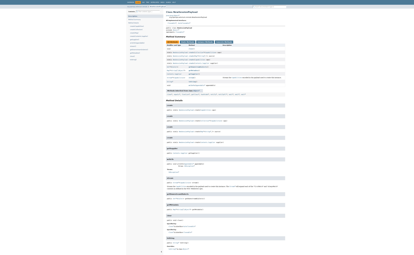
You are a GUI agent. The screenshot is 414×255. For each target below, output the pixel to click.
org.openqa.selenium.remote (137, 6)
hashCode (204, 94)
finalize (185, 94)
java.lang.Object (172, 15)
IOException (189, 166)
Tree (147, 2)
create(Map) (134, 33)
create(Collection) (136, 29)
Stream (169, 78)
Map (196, 56)
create (191, 52)
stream (191, 78)
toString (192, 82)
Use (143, 2)
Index (162, 2)
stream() (133, 46)
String (201, 56)
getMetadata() (135, 53)
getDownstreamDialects (198, 67)
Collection (199, 52)
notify (213, 94)
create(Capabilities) (137, 26)
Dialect (174, 67)
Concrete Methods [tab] (224, 42)
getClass (194, 94)
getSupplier (193, 74)
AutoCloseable (183, 23)
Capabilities (210, 52)
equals (176, 94)
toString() (133, 59)
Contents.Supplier (202, 63)
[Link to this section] (187, 37)
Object (175, 30)
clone (169, 94)
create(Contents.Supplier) (139, 36)
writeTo (192, 85)
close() (132, 56)
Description (132, 16)
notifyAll (222, 94)
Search (168, 2)
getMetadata (193, 70)
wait (230, 94)
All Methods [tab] (172, 42)
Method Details (133, 23)
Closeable (171, 23)
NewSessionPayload (158, 6)
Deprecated (155, 2)
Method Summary (134, 19)
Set (168, 67)
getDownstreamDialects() (139, 49)
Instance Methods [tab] (205, 42)
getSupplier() (134, 39)
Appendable (200, 85)
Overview (130, 2)
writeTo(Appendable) (137, 43)
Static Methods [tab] (187, 42)
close (191, 49)
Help (174, 2)
